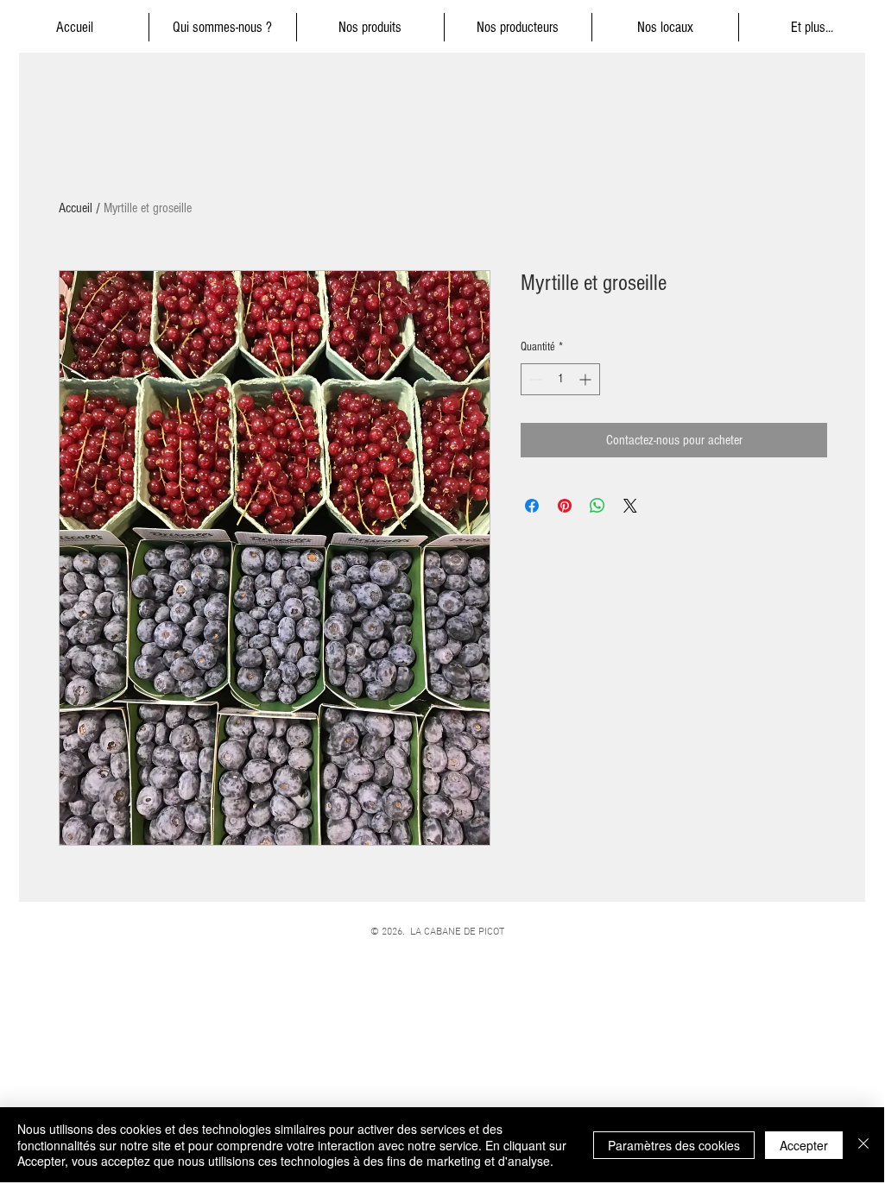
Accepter (804, 1145)
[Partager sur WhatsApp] (597, 505)
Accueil (75, 208)
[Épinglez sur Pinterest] (564, 505)
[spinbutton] (560, 379)
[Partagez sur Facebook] (532, 505)
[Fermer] (863, 1144)
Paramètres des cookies (674, 1145)
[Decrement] (534, 379)
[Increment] (586, 379)
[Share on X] (630, 505)
